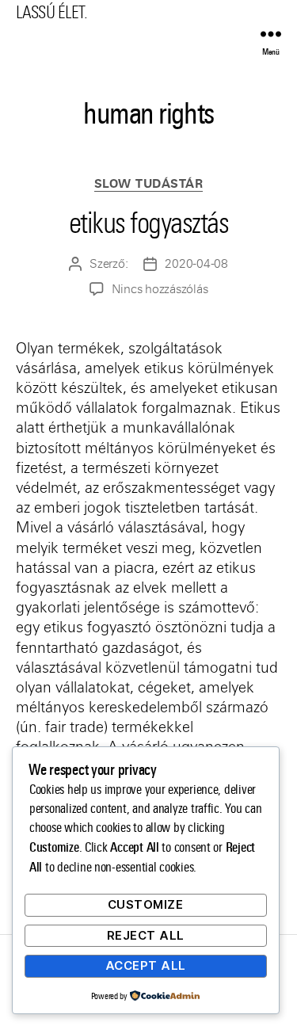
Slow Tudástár (149, 184)
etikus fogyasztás (149, 223)
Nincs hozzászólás (160, 289)
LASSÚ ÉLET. (51, 12)
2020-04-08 (196, 264)
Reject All (146, 935)
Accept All (145, 965)
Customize (146, 904)
